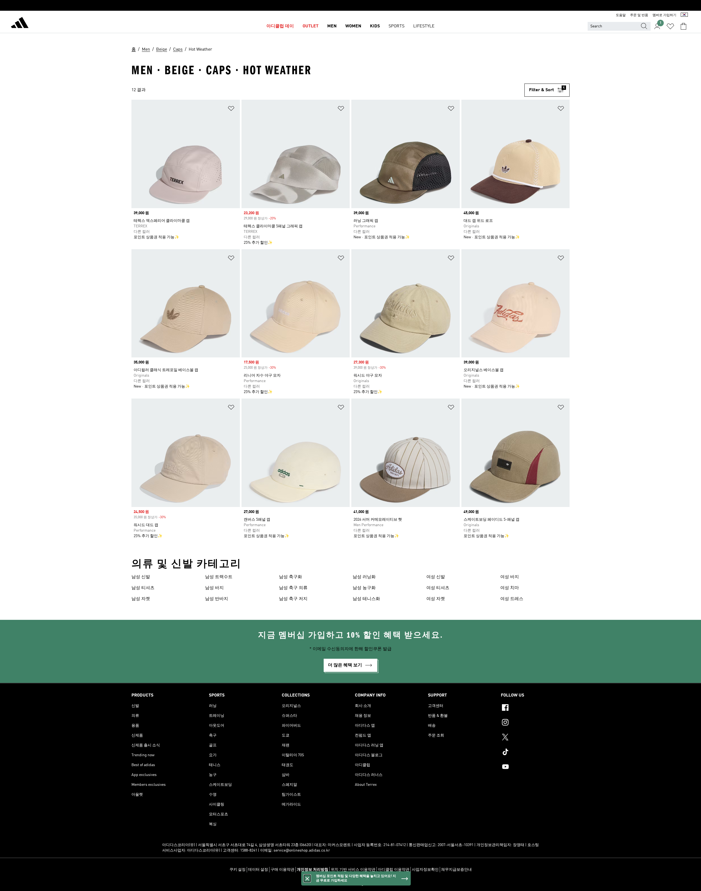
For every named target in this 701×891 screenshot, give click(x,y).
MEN (332, 26)
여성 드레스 (511, 599)
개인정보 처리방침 (312, 870)
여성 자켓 (435, 599)
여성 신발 (435, 577)
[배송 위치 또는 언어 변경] (684, 15)
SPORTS (396, 26)
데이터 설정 (258, 870)
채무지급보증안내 (456, 870)
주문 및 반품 (639, 15)
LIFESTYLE (424, 26)
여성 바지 (509, 577)
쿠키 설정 (237, 870)
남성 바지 (214, 588)
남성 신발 (140, 577)
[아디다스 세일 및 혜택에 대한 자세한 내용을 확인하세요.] (350, 5)
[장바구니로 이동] (683, 26)
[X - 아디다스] (535, 737)
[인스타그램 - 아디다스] (535, 723)
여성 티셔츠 (437, 588)
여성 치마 (509, 588)
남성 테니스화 (366, 599)
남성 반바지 (216, 599)
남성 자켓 (140, 599)
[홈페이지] (19, 23)
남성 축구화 (290, 577)
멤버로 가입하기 (664, 15)
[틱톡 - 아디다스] (535, 752)
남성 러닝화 (364, 577)
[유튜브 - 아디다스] (535, 767)
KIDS (375, 26)
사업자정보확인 (425, 870)
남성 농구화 (364, 588)
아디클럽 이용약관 (393, 870)
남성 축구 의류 (293, 588)
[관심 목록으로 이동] (670, 26)
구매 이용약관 (282, 870)
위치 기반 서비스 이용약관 (353, 870)
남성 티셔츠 (142, 588)
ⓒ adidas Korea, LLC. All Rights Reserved (350, 884)
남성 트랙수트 (218, 577)
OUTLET (310, 26)
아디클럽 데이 (280, 26)
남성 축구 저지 (293, 599)
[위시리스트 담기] (231, 109)
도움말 (621, 15)
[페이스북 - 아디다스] (535, 708)
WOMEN (353, 26)
